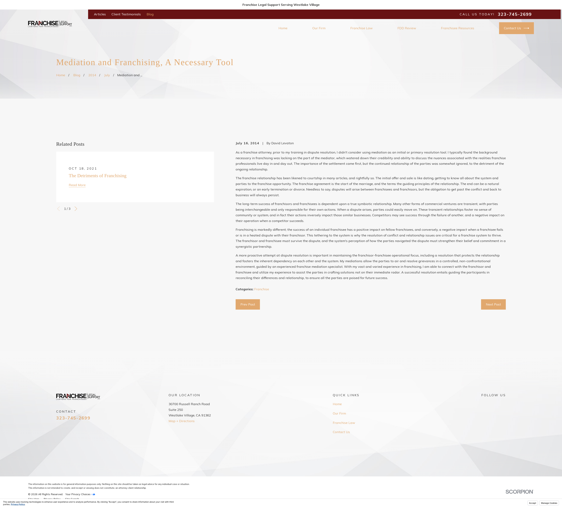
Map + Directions (182, 421)
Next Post (493, 304)
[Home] (50, 23)
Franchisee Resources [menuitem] (457, 28)
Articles (100, 14)
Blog (150, 14)
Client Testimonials (126, 14)
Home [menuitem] (283, 28)
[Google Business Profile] (483, 403)
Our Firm (339, 413)
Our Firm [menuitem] (318, 28)
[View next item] (76, 208)
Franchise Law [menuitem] (361, 28)
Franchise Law (344, 423)
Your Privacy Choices (78, 494)
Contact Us (512, 28)
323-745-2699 (515, 14)
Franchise (261, 289)
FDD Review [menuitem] (406, 28)
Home (337, 404)
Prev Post (247, 304)
